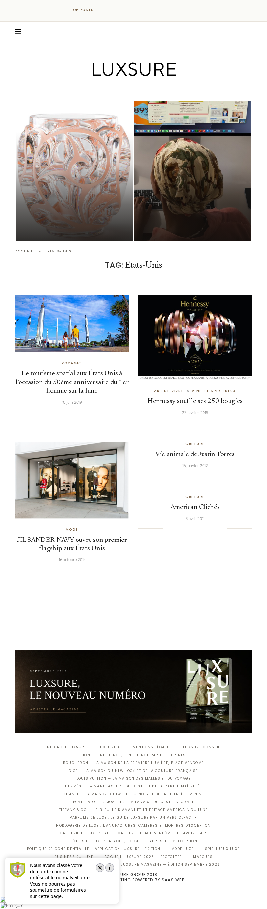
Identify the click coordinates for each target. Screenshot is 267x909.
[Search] (248, 31)
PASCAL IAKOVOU (167, 229)
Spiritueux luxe (222, 848)
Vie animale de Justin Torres (194, 454)
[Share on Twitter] (59, 412)
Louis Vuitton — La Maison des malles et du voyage (134, 778)
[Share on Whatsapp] (79, 412)
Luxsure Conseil (201, 747)
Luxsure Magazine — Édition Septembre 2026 (170, 864)
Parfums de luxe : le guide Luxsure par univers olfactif (133, 817)
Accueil (24, 251)
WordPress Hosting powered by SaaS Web (133, 880)
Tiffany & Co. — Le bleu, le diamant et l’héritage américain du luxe (133, 809)
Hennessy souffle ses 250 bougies (195, 401)
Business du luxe (73, 856)
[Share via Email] (99, 412)
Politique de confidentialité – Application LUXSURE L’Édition (94, 848)
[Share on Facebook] (52, 412)
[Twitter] (120, 90)
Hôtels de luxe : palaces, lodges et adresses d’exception (133, 841)
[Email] (156, 90)
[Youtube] (147, 90)
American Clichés (195, 507)
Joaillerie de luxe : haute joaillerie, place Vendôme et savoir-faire (133, 833)
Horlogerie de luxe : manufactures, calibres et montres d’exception (133, 825)
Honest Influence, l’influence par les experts (133, 755)
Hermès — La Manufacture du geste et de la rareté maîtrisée (133, 786)
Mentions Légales (152, 747)
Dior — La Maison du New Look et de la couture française (133, 770)
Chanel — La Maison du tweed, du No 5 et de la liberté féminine (133, 794)
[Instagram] (129, 90)
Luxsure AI (110, 747)
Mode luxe (182, 848)
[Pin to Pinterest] (66, 412)
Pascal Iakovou (49, 229)
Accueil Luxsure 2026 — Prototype (143, 856)
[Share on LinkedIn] (72, 412)
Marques (203, 856)
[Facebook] (111, 90)
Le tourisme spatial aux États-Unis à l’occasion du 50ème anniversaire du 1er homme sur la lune (72, 382)
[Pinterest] (138, 90)
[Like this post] (44, 412)
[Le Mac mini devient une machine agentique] (192, 171)
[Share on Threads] (86, 412)
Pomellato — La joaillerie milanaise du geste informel (133, 802)
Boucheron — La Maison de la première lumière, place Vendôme (133, 762)
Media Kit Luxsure (67, 747)
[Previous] (104, 10)
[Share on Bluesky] (92, 412)
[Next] (113, 10)
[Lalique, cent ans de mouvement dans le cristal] (74, 171)
